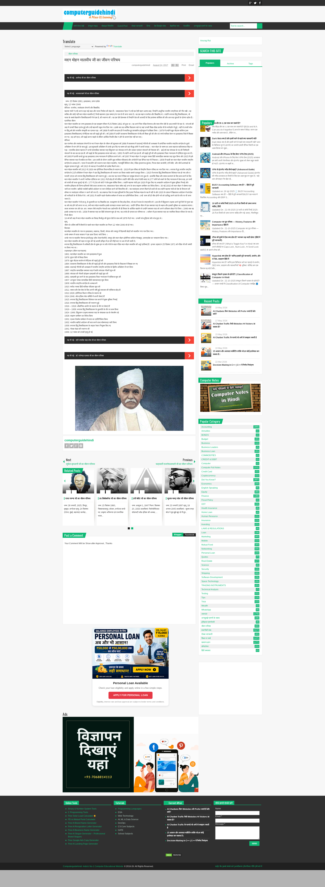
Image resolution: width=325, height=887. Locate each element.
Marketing (206, 536)
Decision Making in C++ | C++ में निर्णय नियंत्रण (233, 365)
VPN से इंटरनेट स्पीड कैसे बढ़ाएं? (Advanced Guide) (233, 169)
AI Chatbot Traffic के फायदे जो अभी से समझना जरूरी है (235, 337)
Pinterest (81, 445)
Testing (204, 593)
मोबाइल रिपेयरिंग (107, 26)
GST (203, 504)
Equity (204, 492)
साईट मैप (218, 866)
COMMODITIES (208, 455)
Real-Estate (206, 561)
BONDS (205, 435)
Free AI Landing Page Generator (83, 844)
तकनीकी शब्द (206, 630)
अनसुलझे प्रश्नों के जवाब (203, 26)
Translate (117, 46)
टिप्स (148, 26)
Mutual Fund (207, 545)
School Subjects (125, 833)
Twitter (255, 3)
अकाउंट (204, 614)
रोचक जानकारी (137, 26)
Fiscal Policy (207, 500)
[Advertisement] (230, 93)
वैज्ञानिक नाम (174, 26)
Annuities (205, 431)
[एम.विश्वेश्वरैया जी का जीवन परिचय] (112, 480)
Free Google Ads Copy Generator (83, 840)
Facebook (260, 3)
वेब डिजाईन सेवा (160, 26)
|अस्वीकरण (238, 866)
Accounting (206, 427)
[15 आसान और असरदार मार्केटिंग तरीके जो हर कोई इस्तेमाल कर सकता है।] (206, 352)
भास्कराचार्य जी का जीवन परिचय (87, 93)
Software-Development (212, 577)
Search (259, 26)
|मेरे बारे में (258, 866)
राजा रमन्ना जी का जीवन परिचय (77, 498)
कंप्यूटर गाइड (93, 26)
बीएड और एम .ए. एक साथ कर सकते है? (226, 123)
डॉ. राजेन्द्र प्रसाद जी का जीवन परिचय (90, 355)
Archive (230, 63)
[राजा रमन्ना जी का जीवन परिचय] (78, 480)
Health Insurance (209, 508)
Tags (250, 63)
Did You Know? (208, 480)
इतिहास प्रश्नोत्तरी (208, 622)
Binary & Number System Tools (82, 809)
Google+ (250, 3)
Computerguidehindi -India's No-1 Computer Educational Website (93, 866)
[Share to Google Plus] (90, 484)
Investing (205, 524)
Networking (206, 549)
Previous (65, 480)
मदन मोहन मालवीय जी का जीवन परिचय (92, 59)
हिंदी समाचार (205, 650)
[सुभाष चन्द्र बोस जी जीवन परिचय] (180, 480)
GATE (120, 830)
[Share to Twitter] (86, 484)
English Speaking (209, 488)
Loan (203, 532)
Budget (204, 439)
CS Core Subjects (126, 826)
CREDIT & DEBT (209, 459)
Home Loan (206, 512)
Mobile (204, 541)
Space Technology (210, 581)
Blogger (178, 534)
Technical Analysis (209, 589)
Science (205, 565)
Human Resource (209, 516)
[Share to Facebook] (81, 484)
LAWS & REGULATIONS (212, 528)
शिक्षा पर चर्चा (206, 638)
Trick (203, 601)
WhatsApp (206, 610)
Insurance (206, 520)
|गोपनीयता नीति (249, 866)
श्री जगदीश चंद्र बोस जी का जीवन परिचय (91, 340)
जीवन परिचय (73, 54)
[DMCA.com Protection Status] (173, 856)
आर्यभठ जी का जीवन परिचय (86, 78)
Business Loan (208, 451)
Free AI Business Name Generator (83, 830)
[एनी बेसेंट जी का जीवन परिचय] (146, 480)
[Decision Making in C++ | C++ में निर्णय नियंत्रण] (206, 365)
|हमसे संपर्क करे (228, 866)
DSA (120, 812)
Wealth (204, 606)
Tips (203, 597)
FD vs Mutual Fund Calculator (81, 819)
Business (205, 443)
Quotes (204, 557)
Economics (206, 484)
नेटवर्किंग (186, 26)
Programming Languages (130, 809)
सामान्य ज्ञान (205, 642)
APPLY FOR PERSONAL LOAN (130, 695)
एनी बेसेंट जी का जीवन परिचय (145, 498)
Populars (210, 63)
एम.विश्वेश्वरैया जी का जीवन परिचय (112, 498)
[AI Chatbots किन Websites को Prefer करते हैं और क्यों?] (206, 310)
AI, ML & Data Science (128, 819)
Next (194, 480)
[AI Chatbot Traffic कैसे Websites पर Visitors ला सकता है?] (206, 324)
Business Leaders (209, 447)
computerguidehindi (141, 65)
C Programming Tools (78, 812)
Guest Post (122, 26)
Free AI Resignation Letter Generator (85, 826)
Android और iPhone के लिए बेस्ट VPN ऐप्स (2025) (233, 154)
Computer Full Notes (210, 467)
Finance (205, 496)
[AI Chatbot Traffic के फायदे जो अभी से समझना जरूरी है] (206, 338)
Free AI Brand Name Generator (82, 823)
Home (68, 26)
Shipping (205, 573)
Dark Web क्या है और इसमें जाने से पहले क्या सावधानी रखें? (234, 138)
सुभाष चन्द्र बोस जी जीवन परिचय (180, 498)
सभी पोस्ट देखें (79, 26)
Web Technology (125, 816)
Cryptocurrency (208, 475)
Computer (206, 463)
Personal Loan (208, 553)
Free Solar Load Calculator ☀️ (82, 816)
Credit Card (206, 471)
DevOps (121, 823)
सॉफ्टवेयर (205, 646)
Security (205, 569)
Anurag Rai (205, 40)
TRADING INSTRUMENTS (213, 585)
